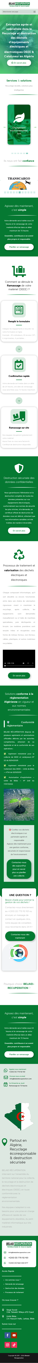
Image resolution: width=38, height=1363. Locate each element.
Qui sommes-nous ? (13, 1280)
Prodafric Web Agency (24, 1360)
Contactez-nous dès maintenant (20, 936)
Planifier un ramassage (19, 247)
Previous (4, 126)
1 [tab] (12, 154)
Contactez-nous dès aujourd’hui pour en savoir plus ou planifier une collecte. (19, 869)
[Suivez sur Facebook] (7, 1335)
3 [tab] (18, 154)
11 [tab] (34, 192)
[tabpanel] (19, 124)
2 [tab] (15, 154)
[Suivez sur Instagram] (7, 1345)
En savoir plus (20, 63)
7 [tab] (23, 192)
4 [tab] (21, 154)
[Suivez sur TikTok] (14, 1345)
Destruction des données (14, 1288)
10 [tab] (31, 192)
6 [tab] (27, 154)
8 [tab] (26, 192)
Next (34, 126)
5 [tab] (24, 154)
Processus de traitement (14, 1292)
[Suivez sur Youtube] (14, 1335)
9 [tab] (28, 192)
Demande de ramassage (14, 1284)
